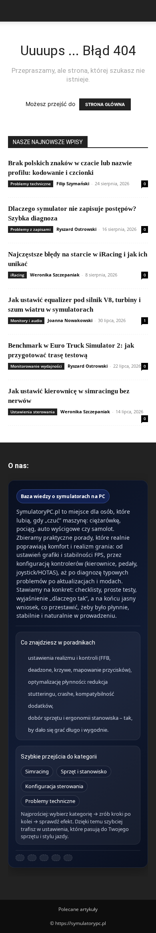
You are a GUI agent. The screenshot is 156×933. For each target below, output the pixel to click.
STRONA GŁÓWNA (105, 104)
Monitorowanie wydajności (36, 366)
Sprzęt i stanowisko (84, 771)
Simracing (37, 771)
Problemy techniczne (30, 183)
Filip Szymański (72, 183)
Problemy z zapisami (30, 229)
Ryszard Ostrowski (76, 229)
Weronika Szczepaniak (55, 275)
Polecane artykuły (78, 909)
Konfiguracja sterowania (54, 786)
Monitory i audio (26, 320)
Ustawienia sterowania (32, 411)
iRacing (17, 275)
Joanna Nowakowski (70, 320)
